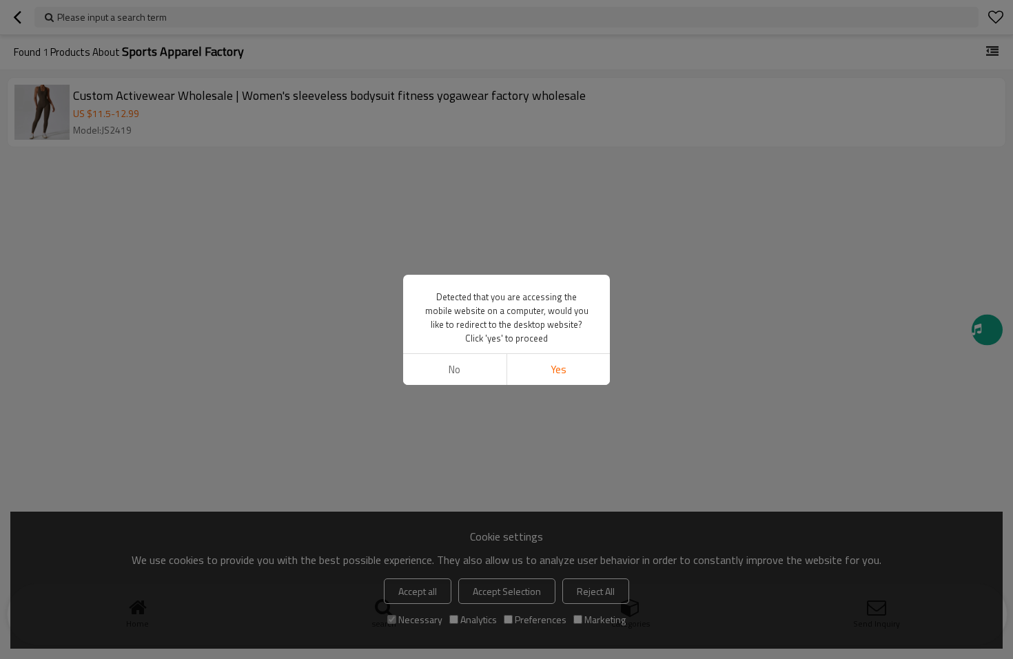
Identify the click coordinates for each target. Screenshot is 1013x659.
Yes (558, 369)
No (454, 369)
